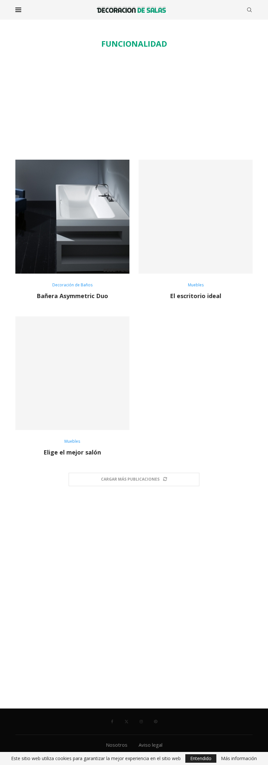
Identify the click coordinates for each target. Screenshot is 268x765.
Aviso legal (150, 744)
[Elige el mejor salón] (72, 373)
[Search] (249, 9)
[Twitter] (126, 721)
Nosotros (116, 744)
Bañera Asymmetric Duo (72, 296)
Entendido (200, 758)
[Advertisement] (134, 104)
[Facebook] (112, 721)
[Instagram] (141, 721)
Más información (239, 758)
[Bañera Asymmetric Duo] (72, 217)
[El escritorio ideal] (196, 217)
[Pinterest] (155, 721)
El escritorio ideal (195, 296)
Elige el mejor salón (72, 452)
